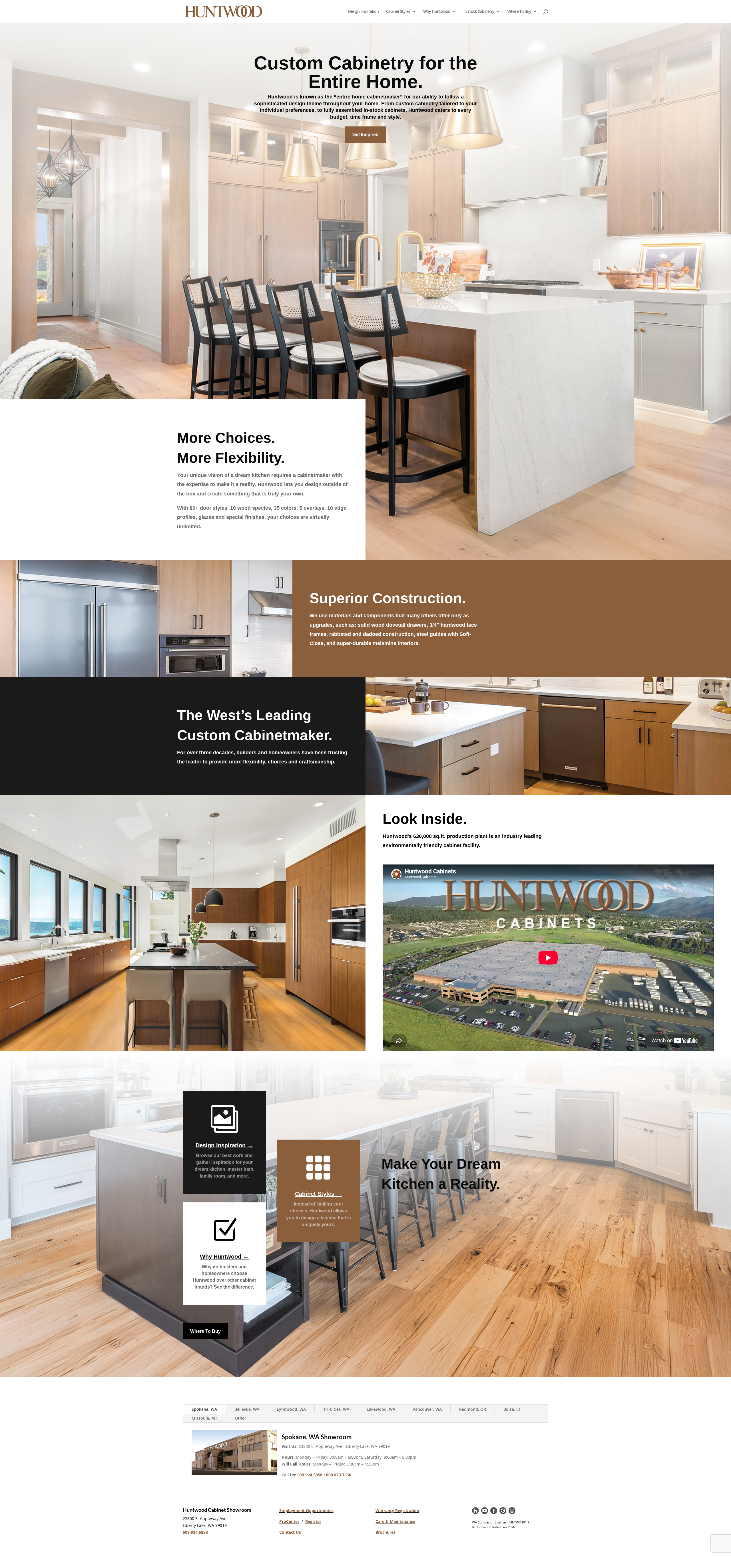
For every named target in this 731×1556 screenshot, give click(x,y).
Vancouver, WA (427, 1409)
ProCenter (289, 1521)
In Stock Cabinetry (478, 11)
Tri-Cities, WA (336, 1409)
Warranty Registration (397, 1510)
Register (313, 1521)
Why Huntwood (436, 11)
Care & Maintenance (395, 1521)
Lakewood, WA (381, 1409)
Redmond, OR (472, 1409)
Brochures (385, 1532)
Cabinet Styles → (318, 1194)
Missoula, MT (204, 1418)
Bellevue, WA (246, 1409)
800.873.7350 (338, 1475)
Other (240, 1418)
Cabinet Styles (398, 11)
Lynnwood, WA (291, 1409)
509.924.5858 (195, 1532)
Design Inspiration (363, 11)
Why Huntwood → (224, 1256)
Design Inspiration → (224, 1145)
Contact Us (290, 1532)
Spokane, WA (204, 1409)
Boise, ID (511, 1409)
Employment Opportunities (306, 1510)
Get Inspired (365, 134)
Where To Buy (519, 11)
